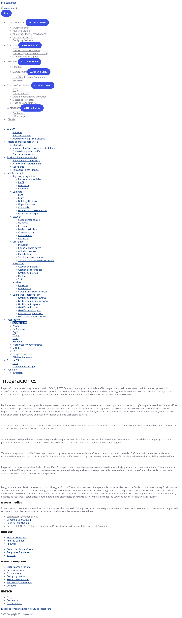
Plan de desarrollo (28, 254)
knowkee (18, 80)
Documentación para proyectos (29, 96)
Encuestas (23, 238)
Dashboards (24, 288)
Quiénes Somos (21, 27)
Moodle (17, 347)
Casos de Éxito (20, 93)
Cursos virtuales (27, 232)
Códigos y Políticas (23, 40)
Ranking (22, 276)
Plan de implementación (25, 154)
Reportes (23, 285)
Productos (12, 61)
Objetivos (18, 144)
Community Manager (24, 366)
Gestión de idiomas (28, 307)
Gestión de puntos (28, 272)
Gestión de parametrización (33, 301)
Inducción (23, 244)
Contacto (18, 113)
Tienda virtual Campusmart (33, 77)
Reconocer (18, 263)
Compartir (18, 191)
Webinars (23, 222)
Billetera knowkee (22, 357)
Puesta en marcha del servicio (22, 141)
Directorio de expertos (30, 213)
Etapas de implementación (27, 151)
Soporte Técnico (15, 360)
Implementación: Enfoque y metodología (34, 148)
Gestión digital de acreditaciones (30, 53)
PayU (15, 332)
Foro (20, 194)
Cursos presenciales (29, 219)
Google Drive (19, 354)
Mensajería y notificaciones (32, 316)
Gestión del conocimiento (26, 50)
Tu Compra (19, 329)
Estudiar (17, 216)
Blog (15, 90)
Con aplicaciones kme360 (26, 169)
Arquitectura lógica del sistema (29, 138)
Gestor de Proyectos (24, 99)
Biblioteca (23, 185)
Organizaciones (26, 204)
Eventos (22, 226)
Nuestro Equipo (21, 30)
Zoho (15, 338)
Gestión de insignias (29, 266)
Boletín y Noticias (27, 201)
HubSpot (17, 341)
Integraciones (14, 319)
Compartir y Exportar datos (32, 291)
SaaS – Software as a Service (22, 157)
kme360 (17, 66)
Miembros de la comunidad (32, 210)
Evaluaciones (25, 235)
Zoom (16, 326)
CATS (15, 363)
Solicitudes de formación (31, 257)
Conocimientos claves (29, 247)
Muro (21, 198)
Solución (17, 132)
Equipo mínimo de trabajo (26, 160)
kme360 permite (15, 173)
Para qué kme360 (22, 135)
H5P (15, 350)
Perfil (21, 182)
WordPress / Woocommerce (27, 344)
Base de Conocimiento (25, 102)
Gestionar (18, 241)
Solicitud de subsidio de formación (36, 260)
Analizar (17, 282)
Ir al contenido (8, 2)
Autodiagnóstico (27, 251)
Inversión (12, 369)
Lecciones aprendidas (29, 179)
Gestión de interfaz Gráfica (32, 297)
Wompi (16, 335)
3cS (20, 279)
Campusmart (20, 71)
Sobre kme (18, 166)
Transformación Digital (25, 56)
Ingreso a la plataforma (30, 313)
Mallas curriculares (28, 229)
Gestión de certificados (30, 269)
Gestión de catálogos (29, 310)
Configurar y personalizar (26, 294)
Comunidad (24, 207)
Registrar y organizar (24, 176)
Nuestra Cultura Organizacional (30, 33)
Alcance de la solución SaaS (27, 163)
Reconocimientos (22, 37)
